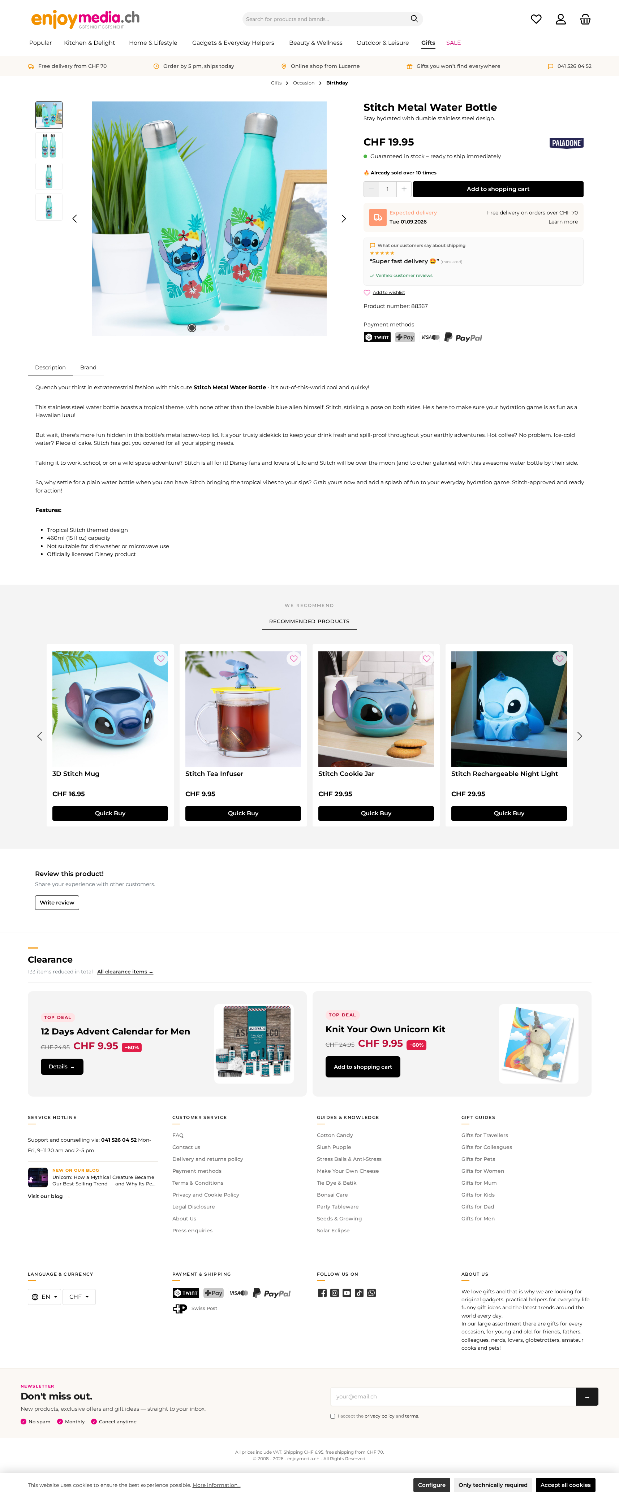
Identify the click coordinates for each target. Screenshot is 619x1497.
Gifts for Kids (478, 1195)
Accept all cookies (566, 1484)
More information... (217, 1485)
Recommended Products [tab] (309, 621)
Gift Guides (478, 1117)
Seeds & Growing (339, 1219)
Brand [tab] (88, 367)
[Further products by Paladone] (567, 143)
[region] (192, 218)
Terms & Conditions (197, 1183)
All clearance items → (125, 971)
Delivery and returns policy (207, 1159)
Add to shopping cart (498, 189)
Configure (432, 1484)
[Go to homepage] (85, 19)
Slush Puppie (334, 1147)
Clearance (50, 959)
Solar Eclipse (333, 1230)
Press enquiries (192, 1230)
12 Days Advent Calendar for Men (115, 1031)
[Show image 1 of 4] (192, 328)
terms (411, 1416)
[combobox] (324, 19)
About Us (184, 1219)
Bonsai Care (332, 1195)
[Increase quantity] (404, 189)
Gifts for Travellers (484, 1135)
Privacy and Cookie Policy (205, 1195)
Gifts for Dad (477, 1207)
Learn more (563, 221)
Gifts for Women (482, 1171)
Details (58, 1066)
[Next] (343, 218)
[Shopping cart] (583, 19)
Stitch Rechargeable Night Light (504, 774)
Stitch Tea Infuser (214, 774)
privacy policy (380, 1416)
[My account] (560, 19)
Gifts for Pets (478, 1159)
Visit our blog (45, 1196)
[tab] (50, 367)
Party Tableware (338, 1207)
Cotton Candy (335, 1135)
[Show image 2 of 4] (203, 328)
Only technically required (493, 1484)
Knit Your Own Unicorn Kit (385, 1029)
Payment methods (197, 1171)
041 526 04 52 (119, 1140)
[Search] (414, 19)
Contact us (186, 1147)
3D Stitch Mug (75, 774)
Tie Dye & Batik (337, 1183)
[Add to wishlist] (161, 658)
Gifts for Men (478, 1219)
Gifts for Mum (479, 1183)
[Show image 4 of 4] (226, 328)
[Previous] (75, 218)
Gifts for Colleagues (486, 1147)
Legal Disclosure (193, 1207)
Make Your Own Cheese (348, 1171)
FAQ (178, 1135)
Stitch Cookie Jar (346, 774)
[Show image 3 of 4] (215, 328)
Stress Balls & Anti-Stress (349, 1159)
